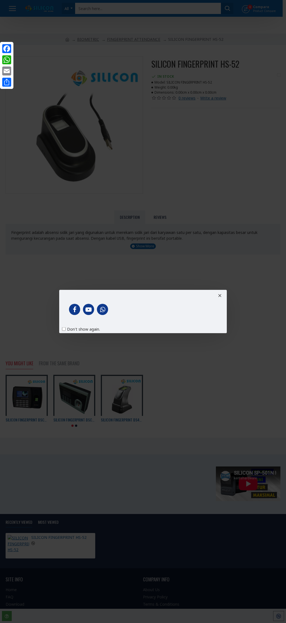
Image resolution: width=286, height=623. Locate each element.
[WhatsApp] (6, 59)
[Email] (6, 71)
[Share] (6, 82)
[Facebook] (6, 48)
